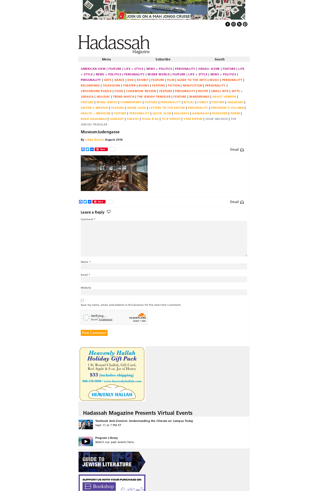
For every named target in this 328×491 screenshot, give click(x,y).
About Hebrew (224, 95)
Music (214, 78)
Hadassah (235, 100)
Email (235, 148)
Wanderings (199, 95)
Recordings (90, 83)
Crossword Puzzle (96, 89)
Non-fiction (192, 83)
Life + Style (133, 67)
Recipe (203, 89)
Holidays (181, 111)
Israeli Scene (209, 67)
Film (170, 78)
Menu (106, 57)
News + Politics (159, 67)
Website (86, 286)
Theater (129, 83)
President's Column (227, 106)
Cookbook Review (141, 89)
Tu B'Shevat (171, 117)
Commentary (131, 100)
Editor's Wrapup (94, 106)
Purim (235, 111)
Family (203, 100)
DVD (130, 78)
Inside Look (136, 106)
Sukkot (133, 117)
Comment (88, 217)
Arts (108, 78)
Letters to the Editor (167, 106)
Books (144, 83)
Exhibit (143, 78)
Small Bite (220, 89)
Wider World (158, 72)
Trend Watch (123, 95)
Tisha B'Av (150, 117)
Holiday (103, 95)
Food (118, 89)
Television (111, 83)
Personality (185, 67)
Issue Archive (217, 117)
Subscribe (163, 57)
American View (93, 67)
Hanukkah (200, 111)
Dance (119, 78)
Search (220, 57)
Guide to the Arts (192, 78)
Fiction (174, 83)
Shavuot (117, 117)
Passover (219, 111)
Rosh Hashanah (94, 117)
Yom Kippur (193, 117)
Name (86, 260)
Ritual (189, 100)
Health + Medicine (96, 111)
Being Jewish (107, 100)
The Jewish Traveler (153, 95)
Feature (114, 67)
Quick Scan (162, 111)
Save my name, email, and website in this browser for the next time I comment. (131, 303)
